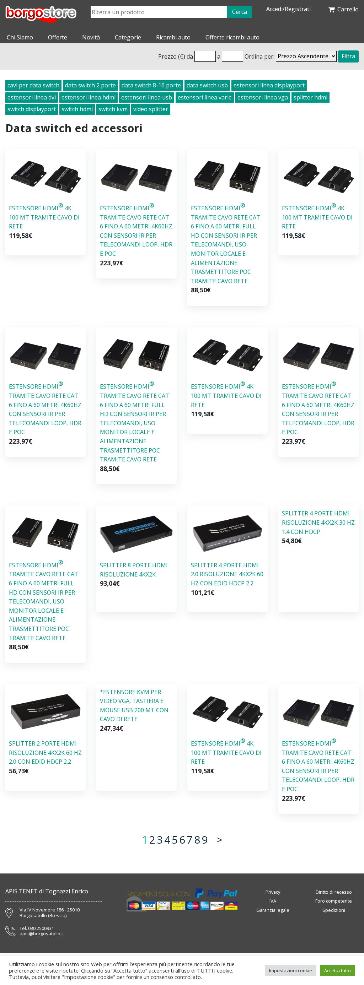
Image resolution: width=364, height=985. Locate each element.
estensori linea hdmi (88, 97)
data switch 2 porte (90, 85)
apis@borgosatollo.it (42, 934)
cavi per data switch (33, 85)
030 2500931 (41, 928)
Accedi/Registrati (288, 9)
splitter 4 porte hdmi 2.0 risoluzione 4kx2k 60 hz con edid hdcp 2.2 (227, 574)
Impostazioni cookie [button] (290, 970)
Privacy (273, 892)
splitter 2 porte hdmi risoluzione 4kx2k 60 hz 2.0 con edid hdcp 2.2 (45, 752)
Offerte (57, 37)
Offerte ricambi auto (232, 37)
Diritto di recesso (334, 892)
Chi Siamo (20, 37)
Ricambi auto (173, 37)
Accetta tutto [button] (337, 970)
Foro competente (333, 901)
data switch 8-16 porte (151, 85)
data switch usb (207, 85)
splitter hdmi (310, 97)
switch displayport (31, 109)
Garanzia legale (272, 910)
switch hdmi (77, 109)
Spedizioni (333, 910)
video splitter (150, 109)
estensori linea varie (205, 97)
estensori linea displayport (269, 85)
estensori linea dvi (31, 97)
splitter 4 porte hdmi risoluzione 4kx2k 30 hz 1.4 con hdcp (318, 522)
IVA (272, 901)
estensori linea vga (262, 97)
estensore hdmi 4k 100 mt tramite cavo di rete (44, 215)
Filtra (348, 56)
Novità (91, 37)
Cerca (239, 12)
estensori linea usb (146, 97)
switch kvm (113, 109)
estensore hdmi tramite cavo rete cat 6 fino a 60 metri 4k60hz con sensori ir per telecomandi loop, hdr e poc (136, 229)
